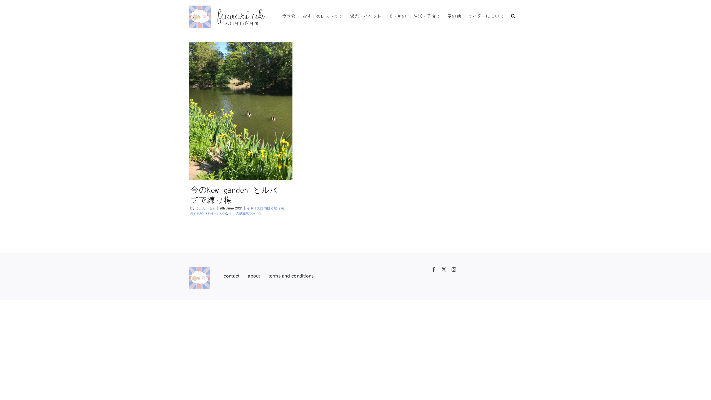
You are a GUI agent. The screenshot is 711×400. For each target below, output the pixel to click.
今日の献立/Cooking (245, 213)
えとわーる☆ (206, 208)
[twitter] (444, 269)
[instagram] (454, 269)
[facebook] (434, 269)
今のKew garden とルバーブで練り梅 (238, 194)
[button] (513, 15)
